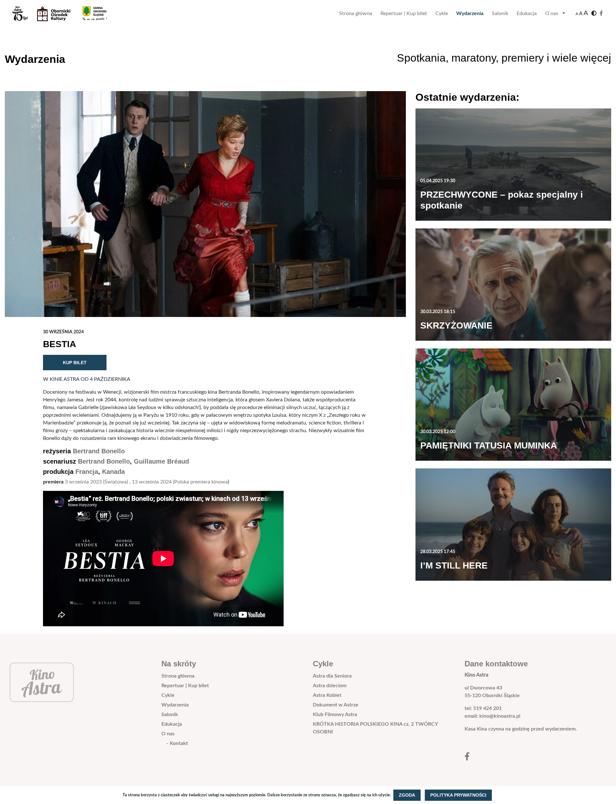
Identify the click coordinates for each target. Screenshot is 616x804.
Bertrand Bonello (99, 451)
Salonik (500, 13)
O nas (551, 13)
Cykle (441, 13)
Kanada (113, 471)
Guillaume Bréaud (161, 461)
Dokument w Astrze (335, 704)
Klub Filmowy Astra (335, 714)
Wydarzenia (469, 13)
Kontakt (179, 743)
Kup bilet (75, 362)
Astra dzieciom (329, 685)
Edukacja (527, 13)
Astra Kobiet (327, 695)
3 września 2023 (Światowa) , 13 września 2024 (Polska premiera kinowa (146, 481)
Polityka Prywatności (458, 795)
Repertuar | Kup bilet (404, 13)
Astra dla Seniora (332, 676)
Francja (86, 471)
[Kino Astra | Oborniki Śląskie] (64, 13)
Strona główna (355, 13)
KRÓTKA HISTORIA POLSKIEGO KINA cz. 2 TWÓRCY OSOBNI (375, 728)
